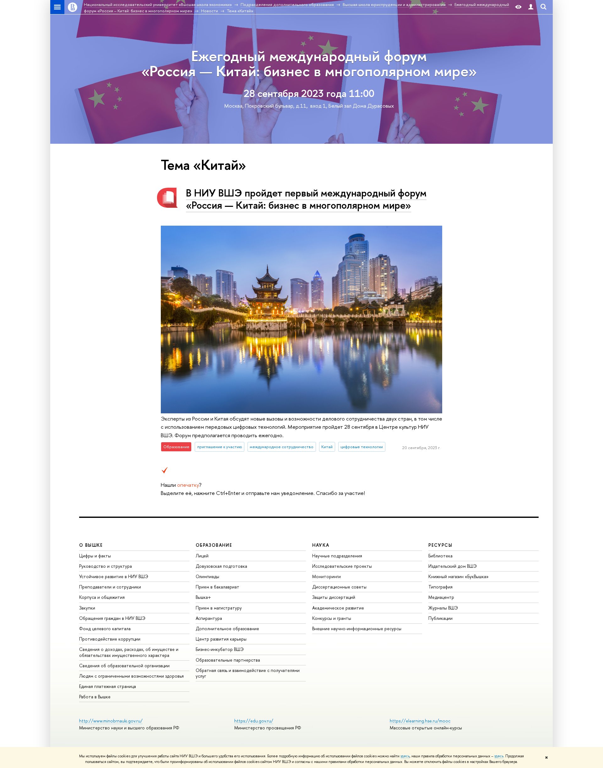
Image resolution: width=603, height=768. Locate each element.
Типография (440, 587)
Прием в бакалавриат (217, 587)
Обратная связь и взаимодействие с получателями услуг (248, 673)
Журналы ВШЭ (443, 608)
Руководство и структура (105, 566)
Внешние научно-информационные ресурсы (356, 628)
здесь (405, 756)
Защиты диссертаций (333, 597)
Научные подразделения (337, 556)
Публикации (440, 618)
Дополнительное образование (227, 628)
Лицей (202, 556)
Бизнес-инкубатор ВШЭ (220, 649)
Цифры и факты (95, 556)
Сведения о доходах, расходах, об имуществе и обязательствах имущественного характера (128, 652)
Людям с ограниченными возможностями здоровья (131, 676)
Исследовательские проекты (342, 566)
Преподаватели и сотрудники (110, 587)
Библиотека (440, 556)
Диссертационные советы (339, 587)
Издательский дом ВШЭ (452, 566)
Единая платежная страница (107, 686)
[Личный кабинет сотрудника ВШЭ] (530, 7)
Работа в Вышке (95, 697)
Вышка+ (203, 597)
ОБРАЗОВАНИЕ (214, 545)
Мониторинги (326, 576)
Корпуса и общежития (102, 597)
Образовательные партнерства (228, 660)
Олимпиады (207, 576)
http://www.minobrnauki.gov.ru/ (111, 721)
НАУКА (320, 545)
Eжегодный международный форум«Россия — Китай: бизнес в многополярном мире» (309, 63)
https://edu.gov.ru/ (253, 721)
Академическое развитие (338, 608)
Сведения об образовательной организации (124, 666)
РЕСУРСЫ (440, 545)
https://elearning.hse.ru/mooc (420, 721)
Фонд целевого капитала (105, 628)
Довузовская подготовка (221, 566)
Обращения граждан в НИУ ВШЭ (112, 618)
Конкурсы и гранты (331, 618)
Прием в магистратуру (219, 608)
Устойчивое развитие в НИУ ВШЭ (113, 576)
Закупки (87, 608)
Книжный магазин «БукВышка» (458, 576)
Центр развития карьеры (221, 639)
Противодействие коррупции (109, 639)
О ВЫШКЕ (91, 545)
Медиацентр (441, 597)
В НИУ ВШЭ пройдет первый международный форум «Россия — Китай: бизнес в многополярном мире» (306, 199)
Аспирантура (209, 618)
